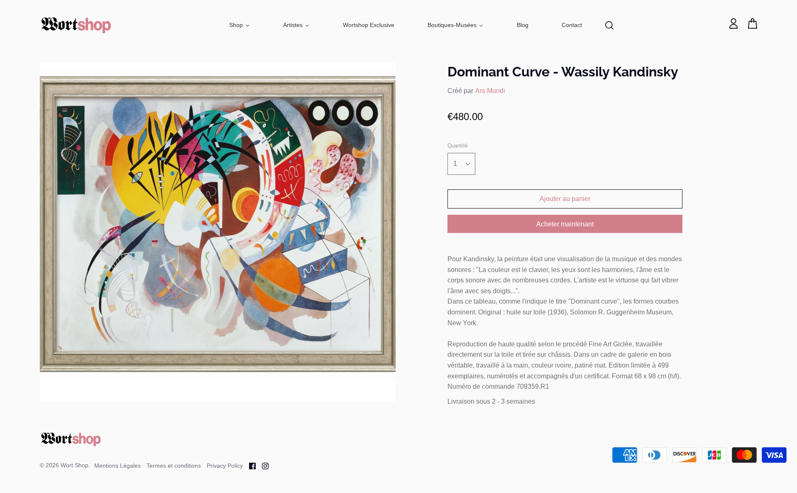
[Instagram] (262, 465)
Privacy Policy (225, 465)
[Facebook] (249, 465)
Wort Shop (74, 465)
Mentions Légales (117, 465)
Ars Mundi (490, 90)
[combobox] (461, 164)
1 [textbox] (455, 163)
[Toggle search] (609, 25)
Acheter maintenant (565, 224)
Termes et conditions (174, 465)
